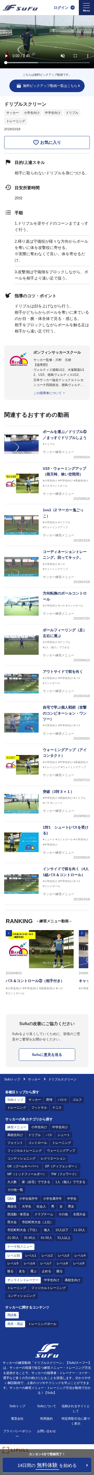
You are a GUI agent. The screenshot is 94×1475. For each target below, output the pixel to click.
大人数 (12, 1182)
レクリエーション (53, 1158)
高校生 (12, 1206)
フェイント (15, 1143)
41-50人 (46, 1238)
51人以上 (63, 1238)
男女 (71, 1206)
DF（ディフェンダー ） (61, 1166)
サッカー (12, 113)
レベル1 (30, 1255)
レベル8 (62, 1263)
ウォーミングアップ (61, 1150)
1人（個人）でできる (70, 1182)
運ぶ (33, 1271)
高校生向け (15, 1135)
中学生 (72, 1198)
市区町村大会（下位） (23, 1230)
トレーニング (15, 121)
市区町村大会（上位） (37, 1222)
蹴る (59, 1271)
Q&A (10, 1198)
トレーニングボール (42, 1324)
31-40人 (30, 1238)
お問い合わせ (46, 1431)
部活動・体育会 (18, 1214)
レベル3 (63, 1255)
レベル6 (29, 1263)
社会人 (41, 1206)
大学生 (26, 1206)
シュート (63, 1135)
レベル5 (13, 1263)
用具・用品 (15, 1324)
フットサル (39, 1107)
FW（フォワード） (64, 1174)
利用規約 (46, 1418)
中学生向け (53, 113)
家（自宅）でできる (36, 1182)
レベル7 (45, 1263)
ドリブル (72, 113)
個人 (47, 1230)
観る (10, 1271)
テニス (57, 1107)
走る (22, 1271)
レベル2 (47, 1255)
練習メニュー (16, 1127)
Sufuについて (46, 1406)
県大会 (12, 1222)
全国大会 (79, 1214)
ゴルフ (77, 1100)
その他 (63, 1214)
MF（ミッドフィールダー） (26, 1174)
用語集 (12, 1315)
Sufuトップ (12, 1079)
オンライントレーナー (23, 1280)
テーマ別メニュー (19, 1246)
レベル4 (80, 1255)
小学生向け (32, 113)
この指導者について (47, 393)
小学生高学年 (52, 1198)
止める (46, 1271)
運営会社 (17, 1418)
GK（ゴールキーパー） (23, 1166)
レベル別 (13, 1255)
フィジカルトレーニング (24, 1150)
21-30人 (13, 1238)
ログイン (61, 7)
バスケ (62, 1100)
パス (49, 1135)
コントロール (37, 1143)
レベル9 (78, 1263)
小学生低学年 (28, 1198)
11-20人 (79, 1230)
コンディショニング (21, 1158)
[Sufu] (20, 7)
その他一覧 (15, 1190)
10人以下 (61, 1230)
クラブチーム (43, 1214)
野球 (49, 1100)
